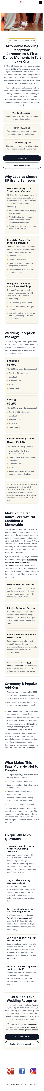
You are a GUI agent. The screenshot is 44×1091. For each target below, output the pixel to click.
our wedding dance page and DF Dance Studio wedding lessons (21, 562)
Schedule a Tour (22, 158)
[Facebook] (22, 1072)
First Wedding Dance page (17, 918)
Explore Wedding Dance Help (22, 1044)
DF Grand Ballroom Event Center (22, 2)
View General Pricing (22, 166)
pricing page (30, 1027)
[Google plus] (10, 1072)
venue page (31, 1024)
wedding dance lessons (28, 1030)
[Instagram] (33, 1072)
